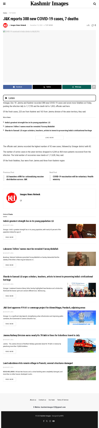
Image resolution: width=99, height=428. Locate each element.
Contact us (42, 400)
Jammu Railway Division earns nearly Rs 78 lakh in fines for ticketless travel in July (41, 335)
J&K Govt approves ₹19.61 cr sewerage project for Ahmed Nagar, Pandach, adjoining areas (44, 307)
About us (33, 400)
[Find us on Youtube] (53, 421)
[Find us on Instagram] (50, 421)
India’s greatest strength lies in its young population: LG (27, 122)
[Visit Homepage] (49, 3)
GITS (61, 416)
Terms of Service (62, 400)
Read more (11, 237)
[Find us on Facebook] (43, 421)
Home (5, 13)
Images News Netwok (18, 25)
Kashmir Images (45, 416)
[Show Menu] (4, 4)
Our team (52, 400)
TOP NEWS (12, 13)
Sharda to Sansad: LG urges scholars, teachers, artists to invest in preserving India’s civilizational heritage (48, 130)
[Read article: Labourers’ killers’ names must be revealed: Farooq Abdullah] (82, 259)
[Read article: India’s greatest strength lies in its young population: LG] (82, 231)
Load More (49, 138)
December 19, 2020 (36, 25)
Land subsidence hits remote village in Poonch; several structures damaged (38, 363)
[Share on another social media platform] (94, 87)
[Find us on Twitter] (47, 421)
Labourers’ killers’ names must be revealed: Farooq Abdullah (30, 126)
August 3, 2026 (8, 225)
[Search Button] (94, 4)
